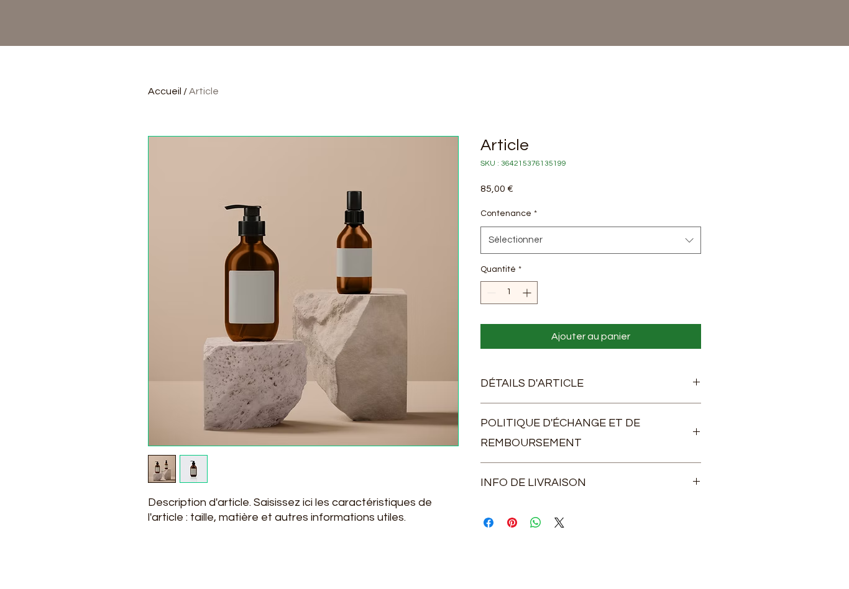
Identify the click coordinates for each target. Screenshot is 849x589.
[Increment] (528, 292)
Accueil (164, 91)
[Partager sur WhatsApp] (535, 522)
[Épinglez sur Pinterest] (512, 522)
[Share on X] (559, 522)
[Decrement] (490, 292)
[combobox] (590, 240)
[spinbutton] (509, 292)
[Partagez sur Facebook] (488, 522)
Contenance (508, 213)
